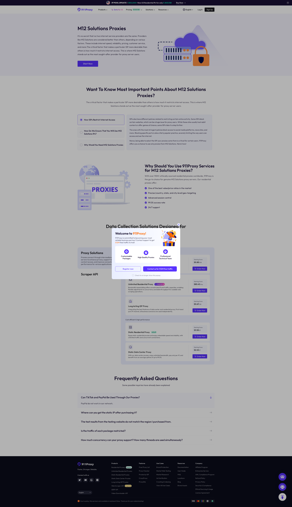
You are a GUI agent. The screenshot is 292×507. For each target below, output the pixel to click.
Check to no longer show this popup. (148, 275)
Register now (128, 269)
